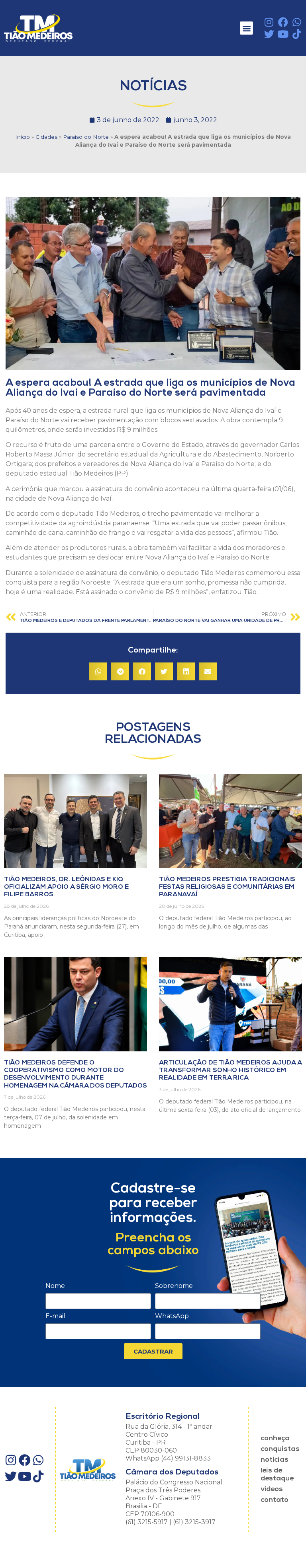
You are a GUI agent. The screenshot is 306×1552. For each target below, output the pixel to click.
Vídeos (272, 1489)
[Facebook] (283, 22)
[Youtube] (283, 34)
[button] (246, 28)
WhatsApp (172, 1316)
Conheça (275, 1438)
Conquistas (280, 1449)
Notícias (274, 1460)
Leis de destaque (277, 1474)
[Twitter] (269, 34)
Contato (274, 1500)
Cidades (46, 137)
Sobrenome (174, 1286)
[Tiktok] (297, 34)
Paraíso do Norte (86, 137)
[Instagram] (269, 22)
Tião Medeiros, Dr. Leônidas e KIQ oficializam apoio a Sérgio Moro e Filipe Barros (66, 887)
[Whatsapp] (297, 22)
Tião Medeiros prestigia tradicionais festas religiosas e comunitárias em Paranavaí (227, 887)
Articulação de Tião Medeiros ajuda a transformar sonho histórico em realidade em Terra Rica (230, 1070)
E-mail (55, 1316)
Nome (55, 1286)
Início (22, 137)
